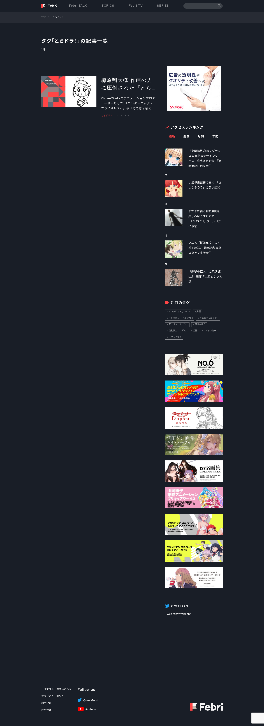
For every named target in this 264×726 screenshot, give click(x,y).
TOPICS (107, 6)
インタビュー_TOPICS (179, 311)
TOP (43, 17)
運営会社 (46, 709)
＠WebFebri (90, 700)
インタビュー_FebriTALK (181, 318)
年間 (215, 136)
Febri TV (136, 6)
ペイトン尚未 (209, 330)
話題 (195, 330)
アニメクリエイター (209, 318)
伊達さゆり (200, 324)
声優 (198, 311)
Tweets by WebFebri (178, 614)
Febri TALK (78, 6)
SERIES (163, 6)
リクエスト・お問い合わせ (56, 689)
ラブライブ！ (175, 337)
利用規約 (46, 703)
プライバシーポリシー (53, 696)
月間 (201, 136)
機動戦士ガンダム (177, 330)
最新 (172, 136)
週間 (186, 136)
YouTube (90, 709)
